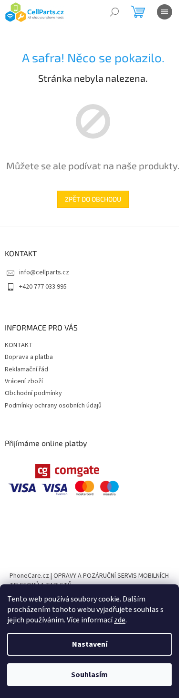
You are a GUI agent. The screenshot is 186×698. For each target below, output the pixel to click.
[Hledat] (114, 11)
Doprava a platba (29, 357)
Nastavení (89, 644)
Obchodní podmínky (33, 393)
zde (119, 620)
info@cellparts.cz (44, 272)
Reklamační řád (26, 369)
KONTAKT (19, 345)
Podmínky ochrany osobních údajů (53, 405)
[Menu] (164, 11)
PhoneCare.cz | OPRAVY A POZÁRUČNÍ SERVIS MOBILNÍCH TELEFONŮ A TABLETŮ (89, 580)
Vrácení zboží (24, 381)
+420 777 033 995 (43, 286)
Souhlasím (89, 674)
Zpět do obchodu (93, 199)
